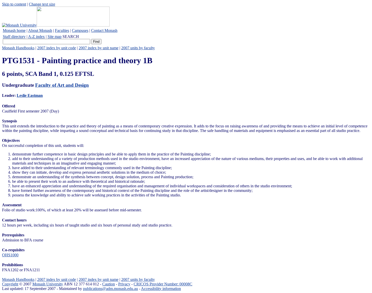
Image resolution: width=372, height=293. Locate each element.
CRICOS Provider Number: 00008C (163, 284)
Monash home (14, 30)
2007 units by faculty (138, 48)
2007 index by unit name (98, 48)
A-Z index (36, 36)
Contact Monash (104, 30)
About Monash (40, 30)
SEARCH (71, 36)
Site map (54, 36)
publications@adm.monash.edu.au (110, 288)
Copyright (10, 284)
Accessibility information (161, 288)
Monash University (47, 284)
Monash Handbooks (18, 48)
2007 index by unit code (56, 48)
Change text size (42, 4)
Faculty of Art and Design (62, 85)
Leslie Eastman (30, 95)
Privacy (124, 284)
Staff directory (14, 36)
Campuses (80, 30)
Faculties (62, 30)
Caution (108, 284)
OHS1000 (10, 255)
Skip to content (14, 4)
